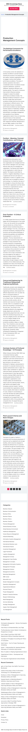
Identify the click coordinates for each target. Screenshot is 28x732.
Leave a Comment (9, 130)
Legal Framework (7, 551)
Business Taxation (7, 521)
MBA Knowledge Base (14, 4)
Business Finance (7, 516)
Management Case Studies (10, 559)
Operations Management (10, 128)
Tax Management (7, 609)
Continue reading (19, 125)
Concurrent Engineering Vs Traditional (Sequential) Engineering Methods (12, 282)
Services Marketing (8, 602)
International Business (8, 541)
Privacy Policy (4, 719)
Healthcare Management (9, 531)
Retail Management (8, 599)
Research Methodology (9, 597)
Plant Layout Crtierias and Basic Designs (12, 416)
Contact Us (4, 722)
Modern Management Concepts (11, 582)
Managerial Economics (9, 571)
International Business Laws (10, 544)
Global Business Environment (10, 529)
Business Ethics (7, 514)
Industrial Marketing (8, 536)
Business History (7, 519)
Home (2, 14)
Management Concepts (10, 270)
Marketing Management (9, 574)
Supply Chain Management (10, 607)
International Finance (8, 546)
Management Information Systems (12, 564)
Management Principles (10, 204)
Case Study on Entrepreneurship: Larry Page (12, 627)
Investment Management (9, 549)
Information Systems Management (12, 539)
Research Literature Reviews (10, 594)
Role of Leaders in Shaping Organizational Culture (14, 651)
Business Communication (9, 511)
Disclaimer (3, 717)
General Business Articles (9, 526)
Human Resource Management (11, 534)
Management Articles (8, 556)
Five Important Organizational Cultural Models (13, 658)
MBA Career (6, 576)
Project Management (8, 592)
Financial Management (9, 524)
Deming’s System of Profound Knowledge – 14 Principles (13, 349)
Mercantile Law (7, 579)
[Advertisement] (14, 27)
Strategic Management (9, 604)
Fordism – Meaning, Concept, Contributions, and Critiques (13, 139)
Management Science (8, 569)
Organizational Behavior (9, 587)
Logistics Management (9, 554)
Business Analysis (7, 509)
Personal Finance (7, 589)
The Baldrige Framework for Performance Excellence (13, 49)
